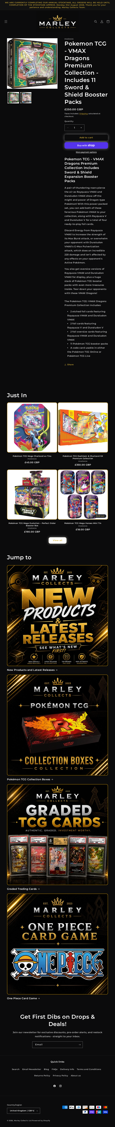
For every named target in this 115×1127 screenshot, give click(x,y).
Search (16, 1069)
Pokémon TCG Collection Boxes (28, 779)
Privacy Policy (60, 1075)
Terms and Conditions (89, 1069)
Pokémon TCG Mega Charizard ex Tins (32, 456)
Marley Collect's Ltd (23, 1121)
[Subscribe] (79, 1044)
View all (57, 540)
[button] (6, 21)
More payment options (86, 152)
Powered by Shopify (41, 1121)
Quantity (69, 121)
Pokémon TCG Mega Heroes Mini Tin (82, 523)
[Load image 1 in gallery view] (13, 97)
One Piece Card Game (22, 998)
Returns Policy (42, 1075)
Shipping (83, 114)
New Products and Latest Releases (31, 670)
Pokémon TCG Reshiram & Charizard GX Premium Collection (83, 457)
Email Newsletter (31, 1069)
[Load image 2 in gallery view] (26, 97)
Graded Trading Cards (22, 889)
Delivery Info (67, 1069)
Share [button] (70, 364)
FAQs (54, 1069)
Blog (46, 1069)
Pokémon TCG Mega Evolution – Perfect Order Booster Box (32, 524)
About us (76, 1075)
